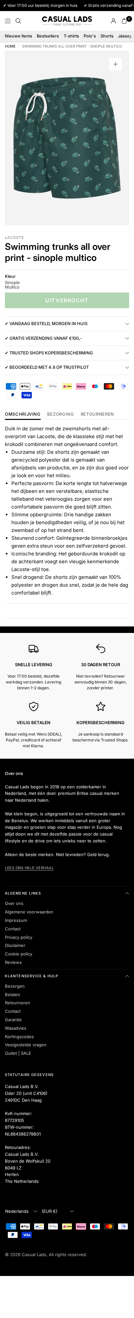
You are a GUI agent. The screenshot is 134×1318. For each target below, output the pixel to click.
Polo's (90, 36)
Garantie (13, 1019)
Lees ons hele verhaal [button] (29, 868)
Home (10, 46)
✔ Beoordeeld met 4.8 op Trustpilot (47, 367)
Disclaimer (15, 945)
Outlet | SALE (18, 1053)
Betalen (12, 994)
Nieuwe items (18, 36)
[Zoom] (115, 64)
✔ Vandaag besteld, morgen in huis (46, 323)
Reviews (13, 962)
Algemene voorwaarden (29, 911)
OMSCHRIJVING (23, 414)
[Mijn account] (113, 21)
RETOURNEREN (97, 414)
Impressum (16, 920)
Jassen (125, 36)
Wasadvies (15, 1028)
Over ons (14, 903)
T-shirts (71, 36)
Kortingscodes (19, 1036)
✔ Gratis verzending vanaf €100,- (43, 338)
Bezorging (60, 414)
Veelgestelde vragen (26, 1044)
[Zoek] (18, 21)
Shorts (107, 36)
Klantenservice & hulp (31, 976)
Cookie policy (18, 953)
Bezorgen (15, 986)
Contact (12, 928)
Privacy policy (18, 937)
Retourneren (17, 1002)
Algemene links (23, 893)
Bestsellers (48, 36)
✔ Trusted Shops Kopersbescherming (49, 352)
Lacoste (14, 237)
